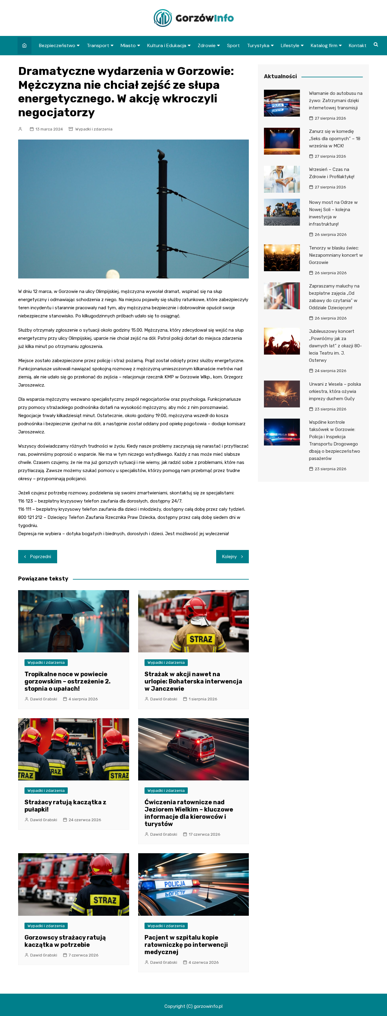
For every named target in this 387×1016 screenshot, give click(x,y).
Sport (233, 45)
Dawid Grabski (43, 699)
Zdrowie (207, 45)
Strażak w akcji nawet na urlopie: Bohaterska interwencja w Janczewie (193, 681)
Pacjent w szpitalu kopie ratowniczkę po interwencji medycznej (186, 945)
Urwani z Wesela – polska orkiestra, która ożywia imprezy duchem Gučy (335, 391)
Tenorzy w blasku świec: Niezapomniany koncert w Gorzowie (336, 255)
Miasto (128, 45)
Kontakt (357, 45)
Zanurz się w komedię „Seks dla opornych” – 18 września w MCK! (334, 139)
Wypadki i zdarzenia (93, 129)
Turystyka (258, 45)
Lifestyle (290, 45)
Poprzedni (40, 557)
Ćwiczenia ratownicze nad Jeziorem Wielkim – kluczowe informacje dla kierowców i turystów (189, 813)
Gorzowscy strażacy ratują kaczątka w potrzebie (65, 941)
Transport (98, 45)
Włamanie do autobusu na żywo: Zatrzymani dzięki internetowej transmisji (336, 101)
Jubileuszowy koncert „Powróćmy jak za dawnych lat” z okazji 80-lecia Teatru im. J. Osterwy (335, 346)
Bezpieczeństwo (57, 45)
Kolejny (229, 557)
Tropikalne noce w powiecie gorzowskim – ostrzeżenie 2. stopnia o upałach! (67, 681)
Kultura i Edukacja (166, 45)
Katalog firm (324, 45)
